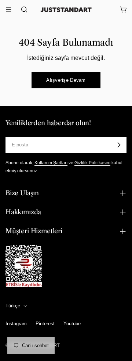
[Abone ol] (119, 145)
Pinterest (45, 323)
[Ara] (22, 9)
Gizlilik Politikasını (92, 162)
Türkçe (13, 305)
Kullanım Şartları (50, 162)
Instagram (16, 323)
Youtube (72, 323)
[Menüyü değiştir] (8, 9)
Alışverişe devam (65, 80)
